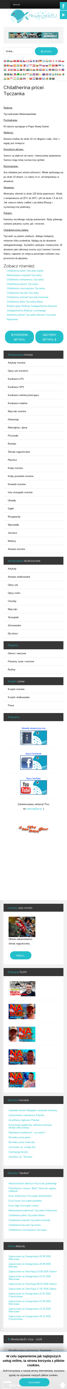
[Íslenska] (40, 69)
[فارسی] (18, 69)
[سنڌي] (50, 78)
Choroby (12, 601)
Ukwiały (12, 500)
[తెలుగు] (53, 74)
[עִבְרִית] (27, 65)
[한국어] (56, 61)
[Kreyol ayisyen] (63, 69)
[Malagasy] (63, 74)
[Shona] (47, 78)
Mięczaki (12, 609)
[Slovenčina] (43, 65)
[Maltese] (8, 69)
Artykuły (12, 568)
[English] (5, 61)
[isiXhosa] (53, 78)
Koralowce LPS (16, 379)
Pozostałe (13, 435)
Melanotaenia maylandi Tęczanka (24, 275)
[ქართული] (59, 69)
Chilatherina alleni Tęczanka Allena (25, 301)
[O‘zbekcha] (18, 78)
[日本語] (53, 61)
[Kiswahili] (27, 69)
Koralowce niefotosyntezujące (23, 395)
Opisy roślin (14, 593)
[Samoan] (40, 78)
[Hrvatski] (21, 61)
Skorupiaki (13, 617)
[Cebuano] (14, 74)
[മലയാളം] (5, 78)
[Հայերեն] (50, 69)
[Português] (5, 65)
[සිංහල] (8, 78)
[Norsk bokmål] (59, 61)
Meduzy (12, 541)
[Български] (11, 61)
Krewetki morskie (17, 484)
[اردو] (5, 74)
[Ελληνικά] (43, 61)
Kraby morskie (15, 468)
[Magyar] (5, 69)
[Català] (21, 65)
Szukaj (47, 51)
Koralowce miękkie (17, 403)
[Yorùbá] (56, 74)
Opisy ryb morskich (18, 370)
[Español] (14, 65)
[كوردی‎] (27, 78)
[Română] (8, 65)
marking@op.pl (34, 808)
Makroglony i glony (17, 427)
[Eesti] (59, 65)
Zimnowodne (14, 625)
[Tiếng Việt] (53, 65)
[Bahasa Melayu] (24, 69)
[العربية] (8, 61)
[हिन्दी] (47, 61)
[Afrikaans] (21, 69)
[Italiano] (50, 61)
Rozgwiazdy (14, 516)
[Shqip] (56, 65)
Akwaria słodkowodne (19, 576)
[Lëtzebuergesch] (34, 78)
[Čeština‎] (24, 61)
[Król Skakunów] (33, 35)
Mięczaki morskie (17, 411)
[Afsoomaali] (50, 74)
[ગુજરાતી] (21, 74)
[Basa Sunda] (11, 78)
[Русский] (11, 65)
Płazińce (12, 460)
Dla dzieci (13, 633)
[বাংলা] (8, 74)
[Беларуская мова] (37, 69)
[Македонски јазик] (43, 69)
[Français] (37, 61)
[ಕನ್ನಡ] (31, 74)
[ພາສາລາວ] (37, 74)
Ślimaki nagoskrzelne (19, 452)
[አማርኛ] (21, 78)
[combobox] (18, 51)
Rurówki (12, 443)
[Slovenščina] (47, 65)
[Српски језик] (40, 65)
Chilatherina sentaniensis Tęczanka (25, 279)
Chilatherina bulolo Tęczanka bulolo (25, 270)
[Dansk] (27, 61)
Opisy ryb (13, 585)
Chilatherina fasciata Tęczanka (23, 293)
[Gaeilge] (31, 69)
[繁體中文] (18, 61)
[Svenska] (18, 65)
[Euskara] (56, 69)
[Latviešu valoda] (34, 65)
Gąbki (11, 508)
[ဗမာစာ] (59, 74)
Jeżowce (12, 533)
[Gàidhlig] (43, 78)
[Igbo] (24, 74)
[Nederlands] (31, 61)
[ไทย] (11, 69)
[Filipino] (24, 65)
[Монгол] (47, 74)
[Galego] (63, 65)
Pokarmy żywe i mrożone (21, 661)
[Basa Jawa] (27, 74)
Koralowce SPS (16, 387)
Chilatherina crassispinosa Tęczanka (26, 288)
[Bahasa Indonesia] (31, 65)
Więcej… (20, 955)
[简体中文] (14, 61)
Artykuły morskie (16, 362)
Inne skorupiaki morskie (20, 492)
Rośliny (12, 669)
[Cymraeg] (34, 69)
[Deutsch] (40, 61)
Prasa (11, 705)
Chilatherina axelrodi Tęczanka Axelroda (27, 297)
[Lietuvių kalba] (37, 65)
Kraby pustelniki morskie (20, 476)
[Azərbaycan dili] (53, 69)
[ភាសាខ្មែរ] (34, 74)
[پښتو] (37, 78)
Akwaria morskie (16, 549)
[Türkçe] (14, 69)
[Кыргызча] (31, 78)
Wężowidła (13, 524)
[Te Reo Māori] (43, 74)
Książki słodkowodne (19, 697)
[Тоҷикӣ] (14, 78)
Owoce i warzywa (17, 653)
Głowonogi (13, 419)
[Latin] (40, 74)
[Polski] (63, 61)
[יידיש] (47, 69)
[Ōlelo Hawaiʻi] (24, 78)
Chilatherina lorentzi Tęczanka (22, 284)
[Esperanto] (18, 74)
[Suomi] (34, 61)
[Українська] (50, 65)
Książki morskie (16, 689)
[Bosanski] (11, 74)
